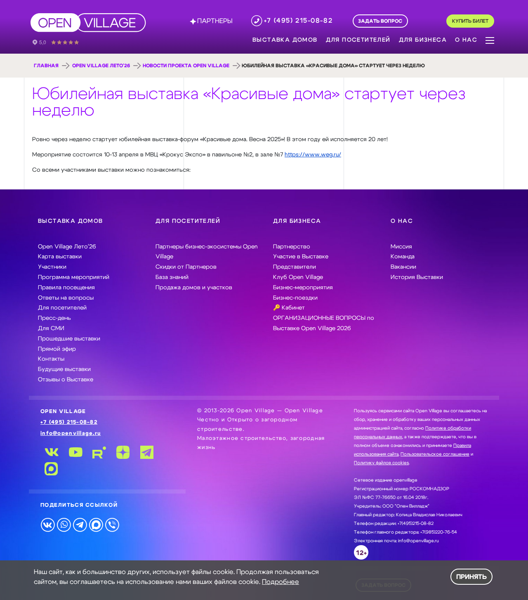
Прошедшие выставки (69, 339)
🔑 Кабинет (289, 308)
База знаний (172, 277)
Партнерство (291, 247)
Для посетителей (62, 308)
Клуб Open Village (298, 277)
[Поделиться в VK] (47, 524)
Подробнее (280, 582)
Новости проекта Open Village (186, 65)
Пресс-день (54, 318)
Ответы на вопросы (66, 298)
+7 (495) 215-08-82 (68, 422)
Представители (294, 267)
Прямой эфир (57, 349)
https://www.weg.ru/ (313, 155)
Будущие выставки (64, 369)
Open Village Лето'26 (101, 65)
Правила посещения (66, 288)
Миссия (401, 247)
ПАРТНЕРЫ (215, 21)
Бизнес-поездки (295, 298)
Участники (52, 267)
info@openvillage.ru (70, 433)
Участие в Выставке (300, 257)
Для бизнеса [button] (423, 40)
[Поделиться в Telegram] (80, 524)
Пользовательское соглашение (435, 454)
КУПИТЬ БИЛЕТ (470, 21)
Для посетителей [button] (358, 40)
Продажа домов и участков (194, 288)
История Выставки (417, 277)
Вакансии (403, 267)
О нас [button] (466, 40)
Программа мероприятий (73, 277)
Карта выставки (60, 257)
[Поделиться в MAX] (96, 524)
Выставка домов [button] (285, 40)
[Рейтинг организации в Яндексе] (61, 42)
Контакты (51, 359)
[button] (490, 39)
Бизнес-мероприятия (303, 288)
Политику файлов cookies (381, 463)
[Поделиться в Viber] (112, 524)
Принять (471, 577)
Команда (403, 257)
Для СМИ (51, 328)
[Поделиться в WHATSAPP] (64, 524)
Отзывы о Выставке (65, 380)
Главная (46, 65)
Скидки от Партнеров (186, 267)
